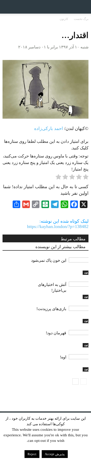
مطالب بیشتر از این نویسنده (60, 246)
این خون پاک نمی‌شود (48, 260)
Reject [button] (32, 454)
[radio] (85, 178)
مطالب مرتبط (73, 239)
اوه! (63, 357)
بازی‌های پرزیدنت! (51, 309)
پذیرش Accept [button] (55, 454)
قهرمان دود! (56, 333)
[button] (84, 7)
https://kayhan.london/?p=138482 (57, 226)
